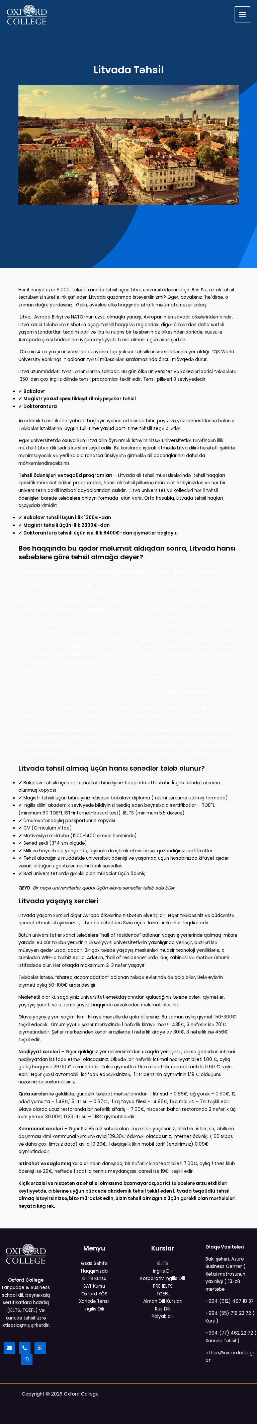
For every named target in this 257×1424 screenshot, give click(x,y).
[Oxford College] (27, 14)
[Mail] (9, 1348)
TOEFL (162, 1294)
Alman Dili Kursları (162, 1301)
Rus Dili (162, 1309)
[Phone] (24, 1348)
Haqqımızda (94, 1271)
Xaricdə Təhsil (94, 1301)
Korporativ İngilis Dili (162, 1278)
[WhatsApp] (40, 1348)
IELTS (162, 1263)
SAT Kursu (94, 1286)
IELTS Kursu (94, 1278)
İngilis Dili (94, 1309)
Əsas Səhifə (94, 1263)
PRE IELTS (163, 1286)
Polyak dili (163, 1316)
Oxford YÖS (94, 1294)
